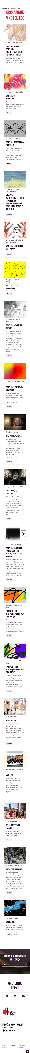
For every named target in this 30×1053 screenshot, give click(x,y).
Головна (4, 8)
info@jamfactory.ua (12, 1024)
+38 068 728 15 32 (8, 1027)
